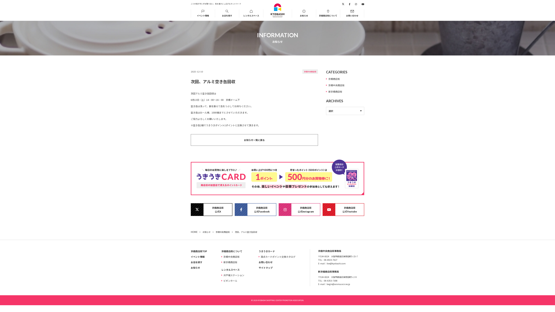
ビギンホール (230, 280)
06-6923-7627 (330, 259)
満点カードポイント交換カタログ (278, 256)
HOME (194, 232)
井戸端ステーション (233, 275)
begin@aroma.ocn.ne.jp (338, 284)
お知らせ (304, 15)
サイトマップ (266, 267)
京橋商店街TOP (199, 251)
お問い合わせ (352, 15)
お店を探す (227, 15)
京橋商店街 (334, 79)
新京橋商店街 (335, 91)
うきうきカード (267, 251)
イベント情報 (203, 15)
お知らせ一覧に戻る (254, 140)
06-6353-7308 (330, 280)
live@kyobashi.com (336, 263)
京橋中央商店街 (310, 71)
